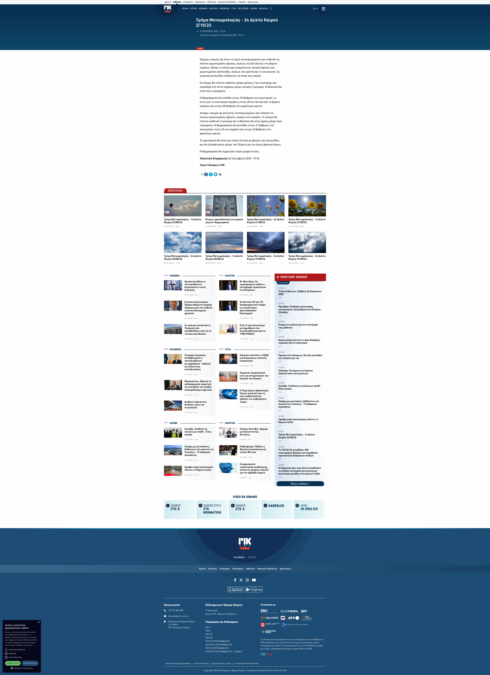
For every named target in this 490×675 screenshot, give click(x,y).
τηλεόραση (188, 2)
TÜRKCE (252, 557)
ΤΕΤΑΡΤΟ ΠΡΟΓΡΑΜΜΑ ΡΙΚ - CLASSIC (223, 652)
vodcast (242, 2)
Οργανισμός (285, 569)
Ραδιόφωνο (238, 569)
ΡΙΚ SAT (209, 638)
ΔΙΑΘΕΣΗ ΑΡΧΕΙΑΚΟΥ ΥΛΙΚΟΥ (221, 664)
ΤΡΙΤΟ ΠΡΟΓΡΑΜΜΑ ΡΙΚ (217, 648)
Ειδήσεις (212, 569)
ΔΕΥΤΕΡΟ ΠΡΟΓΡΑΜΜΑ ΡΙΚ (218, 645)
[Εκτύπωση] (220, 174)
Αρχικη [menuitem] (185, 9)
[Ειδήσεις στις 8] (179, 509)
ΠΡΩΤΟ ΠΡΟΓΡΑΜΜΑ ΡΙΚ (217, 641)
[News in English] (309, 509)
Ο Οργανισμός (211, 611)
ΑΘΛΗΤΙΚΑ (230, 423)
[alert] (22, 646)
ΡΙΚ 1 (208, 628)
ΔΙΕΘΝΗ (173, 423)
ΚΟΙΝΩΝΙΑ (175, 276)
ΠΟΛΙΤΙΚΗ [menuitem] (213, 9)
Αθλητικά (250, 569)
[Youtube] (254, 580)
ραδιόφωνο (200, 2)
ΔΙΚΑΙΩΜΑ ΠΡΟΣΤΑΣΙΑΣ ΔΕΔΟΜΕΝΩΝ (178, 664)
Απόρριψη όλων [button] (30, 663)
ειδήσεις (177, 2)
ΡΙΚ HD (208, 634)
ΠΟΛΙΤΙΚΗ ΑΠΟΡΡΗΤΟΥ (201, 664)
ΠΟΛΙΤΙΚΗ (230, 276)
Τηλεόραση (224, 569)
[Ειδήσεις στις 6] (244, 509)
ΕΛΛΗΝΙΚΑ (239, 557)
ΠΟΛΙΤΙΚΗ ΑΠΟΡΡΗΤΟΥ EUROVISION (246, 664)
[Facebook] (235, 580)
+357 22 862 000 (175, 611)
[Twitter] (241, 580)
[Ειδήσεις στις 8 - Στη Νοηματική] (212, 509)
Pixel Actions (273, 671)
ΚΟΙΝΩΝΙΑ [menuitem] (203, 9)
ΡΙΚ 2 (208, 631)
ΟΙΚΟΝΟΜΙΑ (175, 349)
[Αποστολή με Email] (216, 174)
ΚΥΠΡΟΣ (281, 288)
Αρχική (202, 569)
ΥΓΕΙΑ (228, 349)
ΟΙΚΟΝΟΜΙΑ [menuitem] (224, 9)
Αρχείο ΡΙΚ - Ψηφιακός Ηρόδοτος (220, 614)
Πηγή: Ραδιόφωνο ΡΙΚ (212, 165)
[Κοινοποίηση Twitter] (211, 174)
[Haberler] (276, 509)
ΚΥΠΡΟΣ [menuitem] (193, 9)
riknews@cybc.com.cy (178, 616)
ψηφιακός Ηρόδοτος (227, 2)
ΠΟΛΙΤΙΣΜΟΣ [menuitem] (243, 9)
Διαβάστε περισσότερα (24, 645)
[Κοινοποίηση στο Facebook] (206, 174)
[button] (6, 649)
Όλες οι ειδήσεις (299, 484)
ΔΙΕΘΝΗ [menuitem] (253, 9)
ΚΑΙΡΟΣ (200, 49)
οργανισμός (252, 2)
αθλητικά (211, 2)
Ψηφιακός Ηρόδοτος (267, 569)
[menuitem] (271, 8)
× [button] (39, 622)
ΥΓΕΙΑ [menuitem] (233, 9)
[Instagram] (247, 580)
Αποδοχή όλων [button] (13, 663)
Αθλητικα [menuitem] (263, 9)
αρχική (168, 2)
